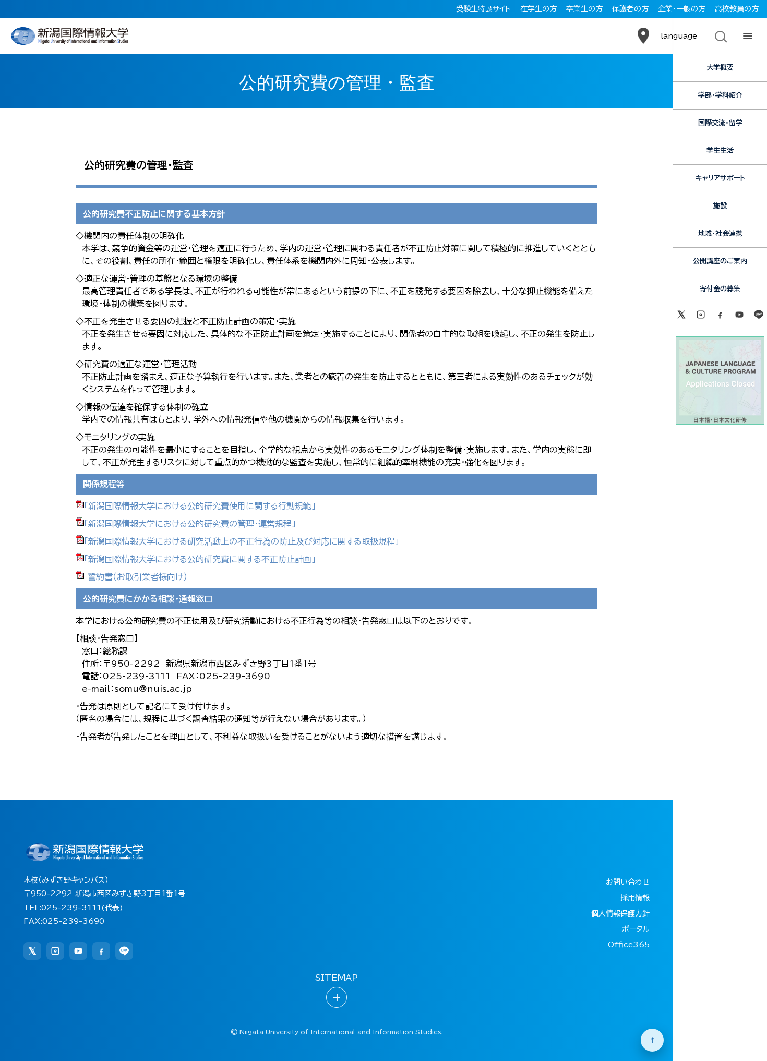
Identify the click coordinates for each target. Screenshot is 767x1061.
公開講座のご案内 (720, 261)
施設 (720, 205)
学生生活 (720, 150)
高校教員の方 (737, 9)
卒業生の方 (584, 9)
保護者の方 (630, 9)
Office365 (629, 944)
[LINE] (759, 314)
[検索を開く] (720, 36)
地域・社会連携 (720, 233)
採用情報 (635, 897)
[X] (681, 314)
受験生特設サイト (483, 9)
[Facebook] (720, 314)
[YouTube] (740, 314)
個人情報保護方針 (620, 913)
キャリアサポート (720, 178)
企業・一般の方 (681, 9)
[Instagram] (700, 314)
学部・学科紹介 (720, 95)
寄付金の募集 (720, 288)
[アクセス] (643, 36)
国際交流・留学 (720, 122)
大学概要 (720, 67)
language (679, 36)
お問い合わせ (628, 882)
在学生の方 (538, 9)
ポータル (636, 929)
